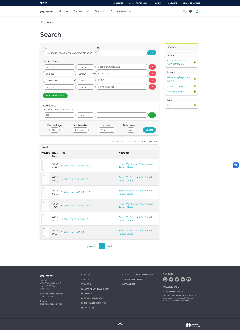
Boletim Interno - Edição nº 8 (75, 178)
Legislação (172, 3)
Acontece (86, 293)
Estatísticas (87, 307)
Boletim (171, 104)
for (98, 47)
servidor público (175, 91)
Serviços (86, 284)
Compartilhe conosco (172, 295)
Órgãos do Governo (191, 3)
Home (65, 11)
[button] (190, 11)
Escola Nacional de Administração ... (177, 62)
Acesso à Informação (92, 298)
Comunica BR (117, 3)
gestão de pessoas (177, 85)
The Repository (123, 11)
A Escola (85, 274)
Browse (102, 11)
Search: (47, 47)
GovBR (43, 3)
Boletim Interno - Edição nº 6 (75, 205)
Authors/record (131, 125)
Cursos (85, 279)
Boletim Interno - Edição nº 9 (75, 218)
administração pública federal (178, 79)
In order (107, 125)
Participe (157, 3)
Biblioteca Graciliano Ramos (137, 274)
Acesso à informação (138, 3)
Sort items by (80, 125)
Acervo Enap (128, 284)
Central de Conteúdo (134, 279)
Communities (83, 11)
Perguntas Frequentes (93, 303)
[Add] (152, 115)
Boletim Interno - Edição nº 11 (76, 232)
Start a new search (55, 95)
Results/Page (54, 125)
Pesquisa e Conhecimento (95, 288)
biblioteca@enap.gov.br (51, 303)
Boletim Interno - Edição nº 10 (76, 165)
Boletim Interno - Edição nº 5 (75, 192)
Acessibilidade (171, 286)
